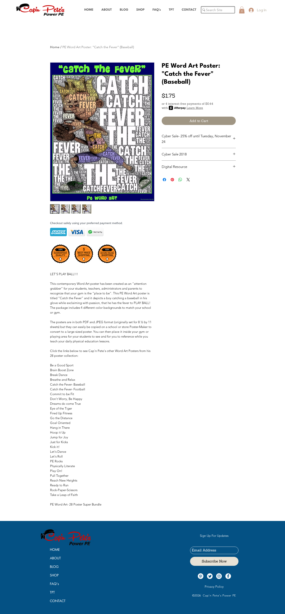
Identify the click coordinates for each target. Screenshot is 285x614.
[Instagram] (219, 576)
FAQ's (54, 584)
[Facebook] (228, 576)
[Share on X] (188, 179)
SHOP (54, 575)
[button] (242, 9)
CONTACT (58, 601)
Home (54, 47)
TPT (52, 592)
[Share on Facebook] (164, 179)
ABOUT (55, 558)
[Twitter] (210, 576)
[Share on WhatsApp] (180, 179)
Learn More (195, 108)
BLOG (54, 567)
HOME (55, 549)
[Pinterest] (200, 576)
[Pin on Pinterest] (172, 179)
